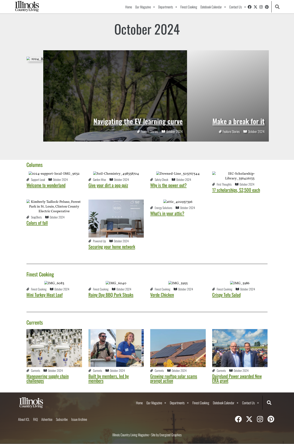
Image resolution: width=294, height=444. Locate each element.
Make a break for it (238, 121)
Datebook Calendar (211, 6)
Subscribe (62, 419)
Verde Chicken (162, 294)
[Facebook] (249, 7)
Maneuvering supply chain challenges (47, 378)
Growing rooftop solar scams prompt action (173, 378)
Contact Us (235, 6)
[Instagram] (261, 7)
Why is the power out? (168, 185)
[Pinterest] (267, 7)
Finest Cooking (188, 6)
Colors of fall (37, 222)
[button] (277, 6)
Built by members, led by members (108, 378)
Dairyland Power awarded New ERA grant (237, 378)
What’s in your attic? (167, 213)
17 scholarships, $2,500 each (236, 189)
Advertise (46, 419)
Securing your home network (111, 246)
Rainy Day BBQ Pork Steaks (110, 294)
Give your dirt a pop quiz (108, 185)
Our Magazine (143, 6)
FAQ (35, 419)
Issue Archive (79, 419)
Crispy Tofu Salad (226, 294)
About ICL (23, 419)
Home (128, 6)
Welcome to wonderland (45, 185)
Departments (165, 6)
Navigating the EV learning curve (138, 121)
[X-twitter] (255, 7)
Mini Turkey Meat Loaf (44, 294)
